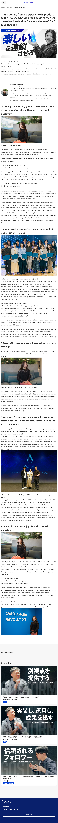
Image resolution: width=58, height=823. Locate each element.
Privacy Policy (6, 806)
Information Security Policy (10, 809)
